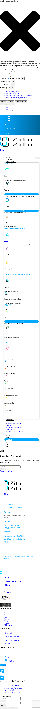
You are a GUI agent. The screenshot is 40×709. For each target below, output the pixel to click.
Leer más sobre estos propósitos (15, 98)
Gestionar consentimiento (9, 708)
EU (7, 446)
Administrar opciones (11, 92)
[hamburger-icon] (37, 158)
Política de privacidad (12, 110)
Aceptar (3, 101)
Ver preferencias (21, 101)
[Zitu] (16, 141)
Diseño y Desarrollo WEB (15, 431)
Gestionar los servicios (12, 94)
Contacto (9, 440)
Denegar (10, 101)
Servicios (9, 420)
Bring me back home (7, 471)
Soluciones (10, 162)
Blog (8, 437)
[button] (20, 31)
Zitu (2, 150)
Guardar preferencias (7, 104)
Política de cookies (11, 108)
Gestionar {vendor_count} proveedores (18, 96)
